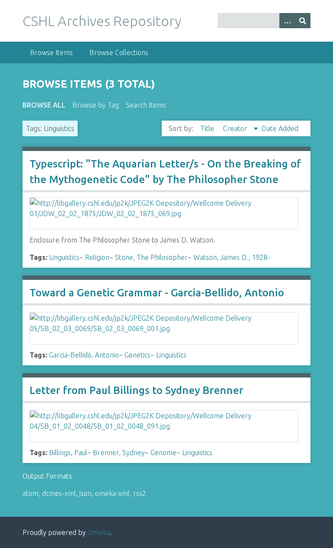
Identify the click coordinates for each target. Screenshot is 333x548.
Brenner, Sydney (119, 452)
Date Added (279, 128)
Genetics (137, 355)
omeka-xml (112, 493)
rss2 (139, 493)
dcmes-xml (59, 493)
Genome (163, 452)
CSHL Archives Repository (102, 21)
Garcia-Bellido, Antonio (84, 355)
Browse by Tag (95, 105)
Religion (97, 257)
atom (31, 493)
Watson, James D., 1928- (231, 257)
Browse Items (51, 52)
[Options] (287, 20)
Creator (236, 128)
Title (208, 128)
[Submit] (302, 20)
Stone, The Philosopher (151, 257)
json (85, 493)
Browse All (44, 105)
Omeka (99, 532)
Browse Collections (118, 52)
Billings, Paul (68, 452)
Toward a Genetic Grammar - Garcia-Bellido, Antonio (156, 293)
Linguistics (64, 257)
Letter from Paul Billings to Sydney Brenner (136, 390)
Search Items (146, 105)
